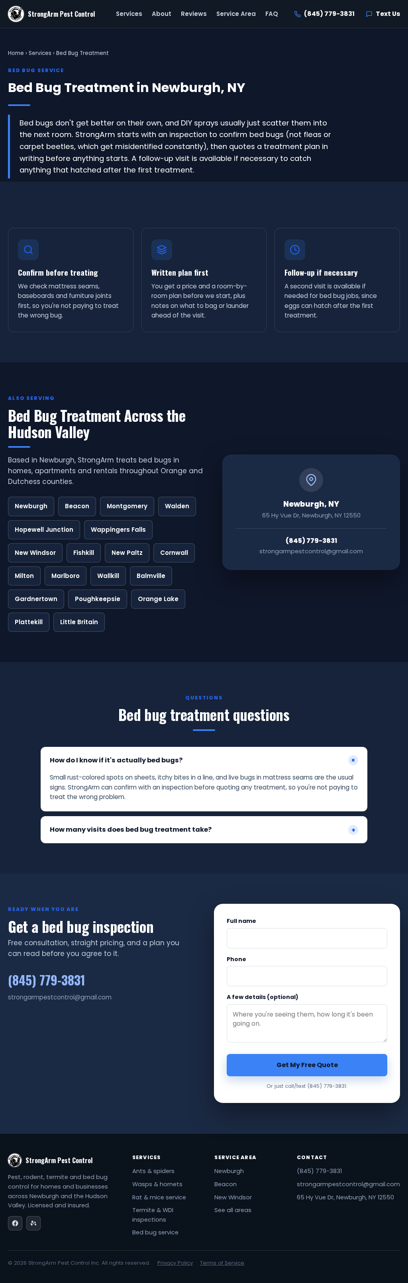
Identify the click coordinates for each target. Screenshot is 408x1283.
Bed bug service (155, 1232)
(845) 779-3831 (319, 1171)
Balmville (151, 576)
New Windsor (35, 552)
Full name (241, 921)
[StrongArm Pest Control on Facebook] (15, 1223)
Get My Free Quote (307, 1064)
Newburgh (31, 506)
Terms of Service (222, 1263)
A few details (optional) (262, 997)
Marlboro (65, 576)
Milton (24, 576)
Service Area (236, 14)
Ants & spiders (153, 1171)
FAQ (271, 14)
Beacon (77, 506)
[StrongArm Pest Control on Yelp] (33, 1223)
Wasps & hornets (157, 1184)
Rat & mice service (159, 1197)
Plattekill (29, 622)
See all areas (232, 1210)
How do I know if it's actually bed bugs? (204, 760)
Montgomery (127, 506)
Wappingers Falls (118, 529)
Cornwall (174, 552)
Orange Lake (158, 599)
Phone (236, 959)
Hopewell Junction (44, 529)
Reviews (194, 14)
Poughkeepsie (97, 599)
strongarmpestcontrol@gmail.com (348, 1184)
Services (129, 14)
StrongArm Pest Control (61, 14)
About (161, 14)
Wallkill (108, 576)
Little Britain (79, 622)
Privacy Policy (175, 1263)
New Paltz (127, 552)
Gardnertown (36, 599)
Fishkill (83, 552)
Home (16, 53)
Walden (177, 506)
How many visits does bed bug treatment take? (202, 829)
